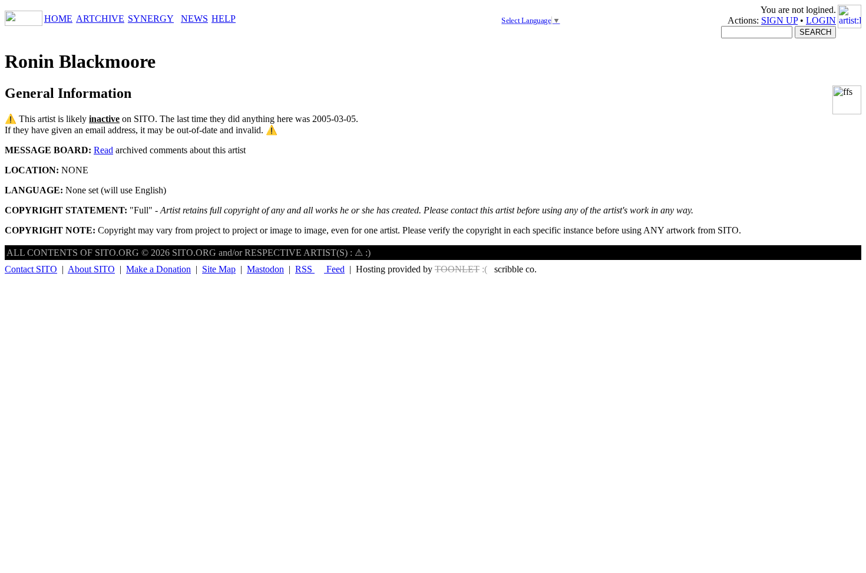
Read (103, 150)
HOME (58, 19)
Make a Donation (158, 269)
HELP (223, 19)
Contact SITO (31, 269)
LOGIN (821, 20)
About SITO (91, 269)
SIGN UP (779, 20)
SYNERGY (151, 19)
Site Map (219, 269)
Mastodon (265, 269)
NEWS (194, 19)
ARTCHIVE (100, 19)
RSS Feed (320, 269)
